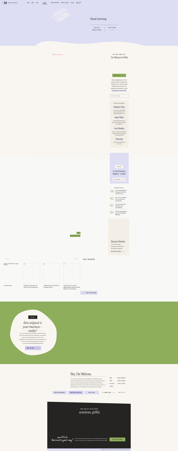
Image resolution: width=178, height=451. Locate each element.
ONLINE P (119, 378)
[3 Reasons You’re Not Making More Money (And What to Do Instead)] (71, 273)
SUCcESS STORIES (121, 383)
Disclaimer (127, 449)
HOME (111, 377)
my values (112, 383)
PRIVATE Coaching (121, 380)
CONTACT (112, 386)
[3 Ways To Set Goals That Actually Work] (52, 273)
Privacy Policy (121, 449)
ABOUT (111, 380)
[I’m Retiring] (12, 273)
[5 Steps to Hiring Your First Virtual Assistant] (32, 273)
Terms (115, 449)
